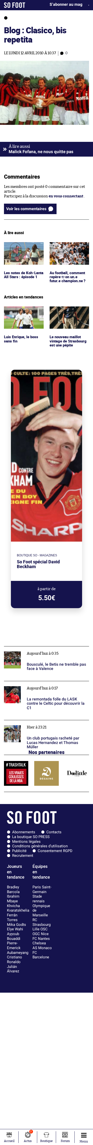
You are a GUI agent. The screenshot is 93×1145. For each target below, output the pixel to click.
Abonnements (23, 832)
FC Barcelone (40, 955)
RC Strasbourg (41, 922)
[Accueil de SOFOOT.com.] (14, 5)
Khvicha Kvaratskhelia (18, 908)
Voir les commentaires (26, 208)
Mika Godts (16, 924)
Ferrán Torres (12, 917)
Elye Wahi (15, 929)
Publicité (19, 851)
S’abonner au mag (66, 4)
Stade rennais (38, 898)
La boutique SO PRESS (31, 837)
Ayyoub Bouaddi (13, 936)
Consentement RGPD (55, 851)
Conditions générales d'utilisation (40, 846)
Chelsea (39, 943)
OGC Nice (40, 934)
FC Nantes (41, 938)
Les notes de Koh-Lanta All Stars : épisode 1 (19, 248)
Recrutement (22, 855)
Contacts (54, 832)
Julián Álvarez (13, 969)
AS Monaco (42, 948)
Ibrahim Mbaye (13, 898)
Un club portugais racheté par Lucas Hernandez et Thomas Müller (45, 724)
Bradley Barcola (13, 889)
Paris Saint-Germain (41, 889)
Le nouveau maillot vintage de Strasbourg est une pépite (69, 313)
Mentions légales (26, 841)
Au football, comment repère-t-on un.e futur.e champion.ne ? (69, 248)
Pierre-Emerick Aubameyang (17, 948)
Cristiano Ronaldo (14, 959)
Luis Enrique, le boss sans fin (21, 311)
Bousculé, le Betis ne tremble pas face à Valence (45, 648)
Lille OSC (40, 929)
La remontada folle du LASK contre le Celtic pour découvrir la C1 (46, 685)
